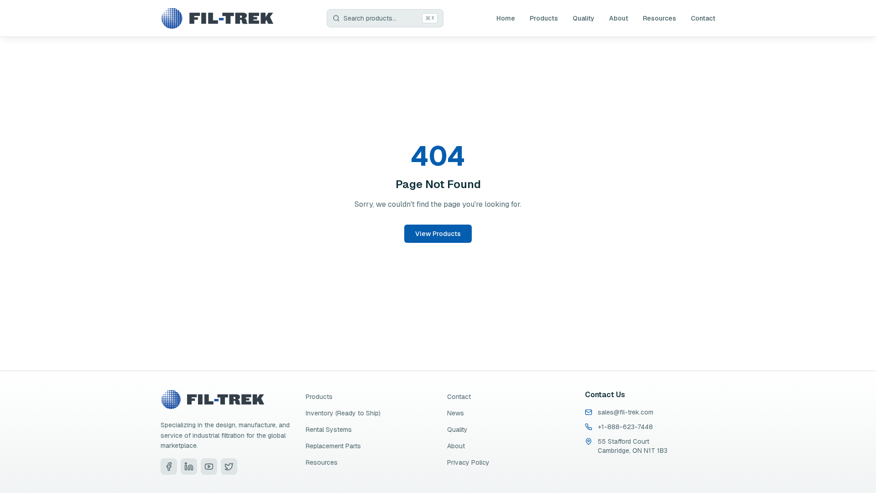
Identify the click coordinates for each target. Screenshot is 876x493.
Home (505, 18)
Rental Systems (329, 429)
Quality (583, 18)
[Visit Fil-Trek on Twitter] (229, 466)
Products (544, 18)
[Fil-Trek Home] (217, 18)
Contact (703, 18)
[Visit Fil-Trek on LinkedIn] (189, 466)
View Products (438, 234)
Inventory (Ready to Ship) (343, 413)
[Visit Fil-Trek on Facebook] (169, 466)
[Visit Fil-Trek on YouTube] (209, 466)
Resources (659, 18)
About (618, 18)
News (455, 413)
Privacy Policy (468, 462)
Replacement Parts (333, 446)
